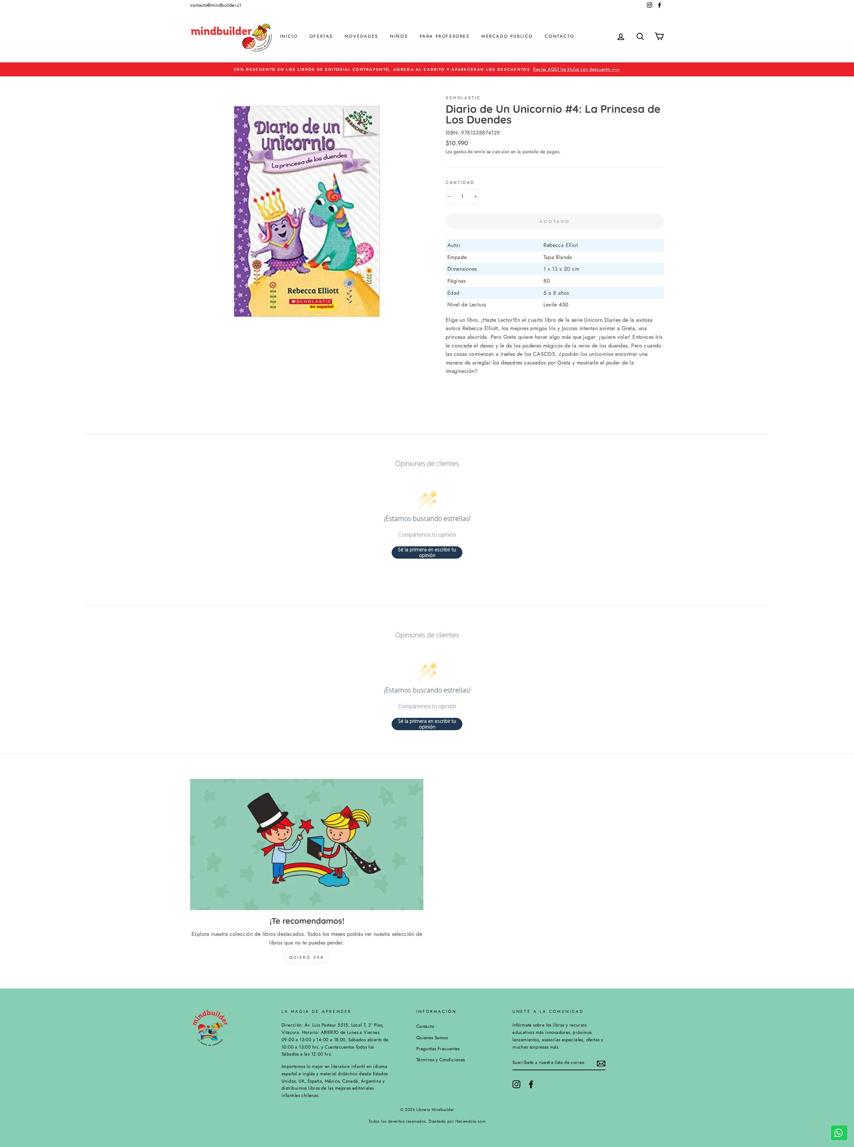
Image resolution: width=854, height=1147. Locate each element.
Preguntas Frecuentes (438, 1048)
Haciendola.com (470, 1121)
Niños (399, 36)
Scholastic (463, 98)
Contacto (559, 36)
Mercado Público (507, 36)
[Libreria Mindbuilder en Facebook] (531, 1084)
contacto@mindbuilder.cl (215, 5)
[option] (427, 69)
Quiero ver (306, 957)
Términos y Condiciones (440, 1059)
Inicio (289, 36)
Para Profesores (445, 36)
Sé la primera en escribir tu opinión (427, 552)
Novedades (361, 36)
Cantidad (460, 183)
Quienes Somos (432, 1037)
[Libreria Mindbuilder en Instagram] (516, 1084)
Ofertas (321, 36)
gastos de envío (469, 151)
